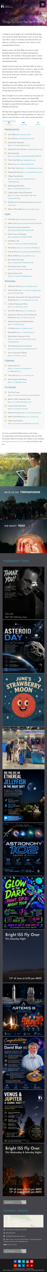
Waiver (29, 1270)
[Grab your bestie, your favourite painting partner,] (23, 902)
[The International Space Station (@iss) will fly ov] (23, 1169)
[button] (42, 4)
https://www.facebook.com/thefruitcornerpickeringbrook (24, 395)
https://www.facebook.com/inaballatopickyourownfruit (23, 423)
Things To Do (38, 124)
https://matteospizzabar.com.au (30, 209)
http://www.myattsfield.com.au (25, 332)
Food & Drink (9, 124)
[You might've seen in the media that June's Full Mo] (23, 700)
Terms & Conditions (7, 1270)
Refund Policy (22, 1270)
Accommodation (23, 124)
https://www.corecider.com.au (25, 375)
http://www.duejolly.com (28, 311)
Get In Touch (10, 1251)
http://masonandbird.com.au (26, 256)
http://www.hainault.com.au (16, 324)
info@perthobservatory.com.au (15, 441)
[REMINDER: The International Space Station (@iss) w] (23, 956)
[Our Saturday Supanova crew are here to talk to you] (23, 748)
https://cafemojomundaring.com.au (26, 219)
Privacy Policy (15, 1270)
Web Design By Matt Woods (38, 1270)
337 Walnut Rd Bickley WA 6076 (16, 1230)
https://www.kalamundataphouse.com (19, 145)
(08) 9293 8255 (10, 1233)
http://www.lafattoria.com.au (24, 328)
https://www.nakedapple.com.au (17, 382)
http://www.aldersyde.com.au (29, 286)
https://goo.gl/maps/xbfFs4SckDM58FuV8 (28, 252)
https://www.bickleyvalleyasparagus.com (20, 402)
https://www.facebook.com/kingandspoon (20, 276)
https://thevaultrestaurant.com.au (24, 138)
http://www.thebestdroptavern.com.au (32, 168)
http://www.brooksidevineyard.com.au (27, 300)
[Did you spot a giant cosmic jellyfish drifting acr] (23, 796)
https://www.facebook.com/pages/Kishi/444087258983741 (24, 156)
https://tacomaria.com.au (23, 134)
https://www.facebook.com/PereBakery (28, 248)
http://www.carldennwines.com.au (18, 307)
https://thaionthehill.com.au (27, 160)
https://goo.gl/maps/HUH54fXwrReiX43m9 (29, 223)
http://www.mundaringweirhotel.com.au (19, 188)
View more (23, 469)
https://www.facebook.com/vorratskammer (20, 269)
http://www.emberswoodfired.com (23, 164)
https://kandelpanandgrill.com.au (33, 149)
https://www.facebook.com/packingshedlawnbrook (22, 349)
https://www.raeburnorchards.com (31, 413)
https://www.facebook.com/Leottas (18, 409)
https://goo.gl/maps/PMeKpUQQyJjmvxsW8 (21, 230)
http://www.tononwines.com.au (17, 355)
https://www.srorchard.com (30, 417)
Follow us (9, 1202)
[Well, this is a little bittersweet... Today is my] (23, 593)
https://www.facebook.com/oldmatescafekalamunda (22, 244)
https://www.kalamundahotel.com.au (31, 172)
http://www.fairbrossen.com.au (25, 317)
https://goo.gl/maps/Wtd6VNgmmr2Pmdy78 (21, 262)
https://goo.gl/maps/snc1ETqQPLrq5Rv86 (20, 237)
